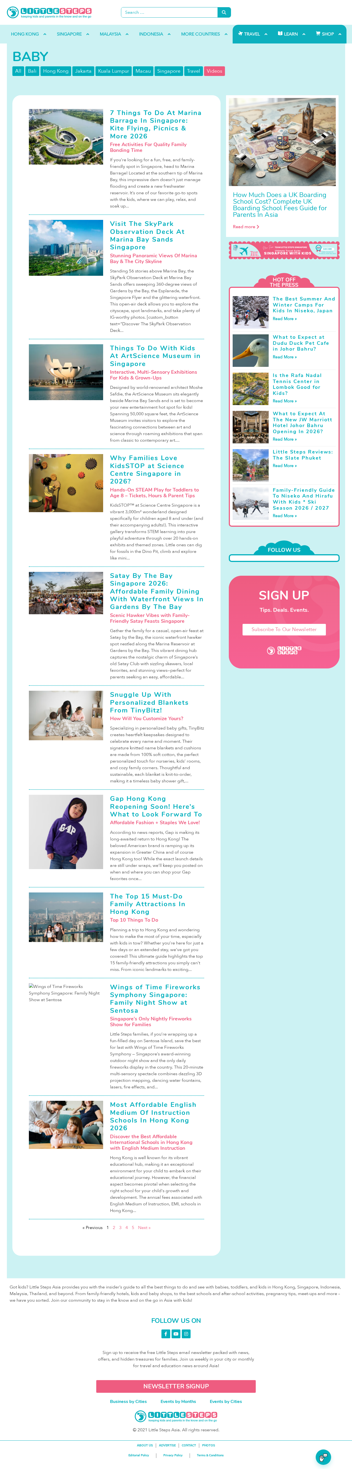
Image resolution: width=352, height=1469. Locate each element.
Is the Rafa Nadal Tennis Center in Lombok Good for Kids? (297, 384)
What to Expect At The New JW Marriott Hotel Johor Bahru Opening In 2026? (302, 422)
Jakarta (83, 71)
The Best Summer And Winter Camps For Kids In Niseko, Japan (304, 305)
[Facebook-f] (165, 1333)
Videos (214, 71)
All (18, 71)
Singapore (168, 71)
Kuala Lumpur (113, 71)
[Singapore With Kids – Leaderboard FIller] (284, 250)
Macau (143, 71)
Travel (193, 71)
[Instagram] (186, 1333)
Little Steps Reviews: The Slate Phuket (303, 455)
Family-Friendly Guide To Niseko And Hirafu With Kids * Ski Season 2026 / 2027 (304, 499)
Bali (32, 71)
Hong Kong (55, 71)
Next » (144, 1228)
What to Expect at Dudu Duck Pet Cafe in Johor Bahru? (301, 343)
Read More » (285, 318)
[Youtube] (176, 1333)
